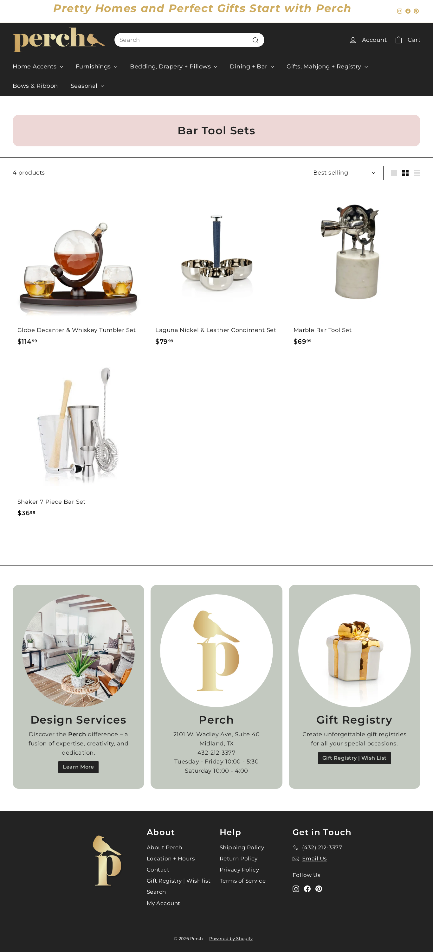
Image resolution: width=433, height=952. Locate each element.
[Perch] (216, 650)
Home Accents (35, 66)
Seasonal (85, 85)
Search (156, 892)
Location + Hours (171, 858)
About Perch (164, 847)
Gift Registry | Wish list (178, 881)
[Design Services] (78, 650)
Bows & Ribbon (35, 85)
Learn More (78, 767)
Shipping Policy (242, 847)
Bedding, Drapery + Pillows (171, 66)
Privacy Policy (239, 869)
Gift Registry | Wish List (354, 758)
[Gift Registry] (354, 650)
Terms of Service (243, 881)
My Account (163, 903)
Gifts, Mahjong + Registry (325, 66)
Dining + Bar (249, 66)
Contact (158, 869)
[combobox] (189, 40)
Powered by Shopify (231, 938)
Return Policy (239, 858)
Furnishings (94, 66)
